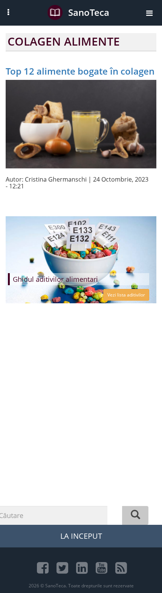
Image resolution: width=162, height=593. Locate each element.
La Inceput (81, 536)
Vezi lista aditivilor (126, 295)
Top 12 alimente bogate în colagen (80, 71)
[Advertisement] (81, 429)
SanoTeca (88, 12)
